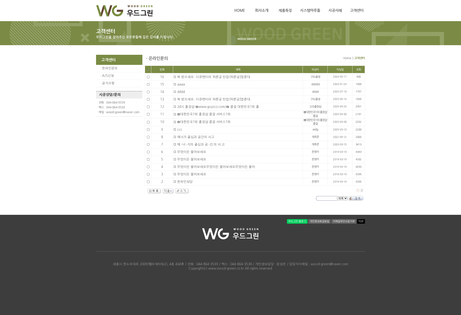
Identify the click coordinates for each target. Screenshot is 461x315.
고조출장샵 (315, 106)
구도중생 (315, 76)
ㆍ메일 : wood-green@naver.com (118, 112)
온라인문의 (110, 68)
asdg (315, 129)
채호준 (315, 137)
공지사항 (108, 83)
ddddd (315, 84)
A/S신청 (108, 75)
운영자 (315, 151)
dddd (315, 91)
